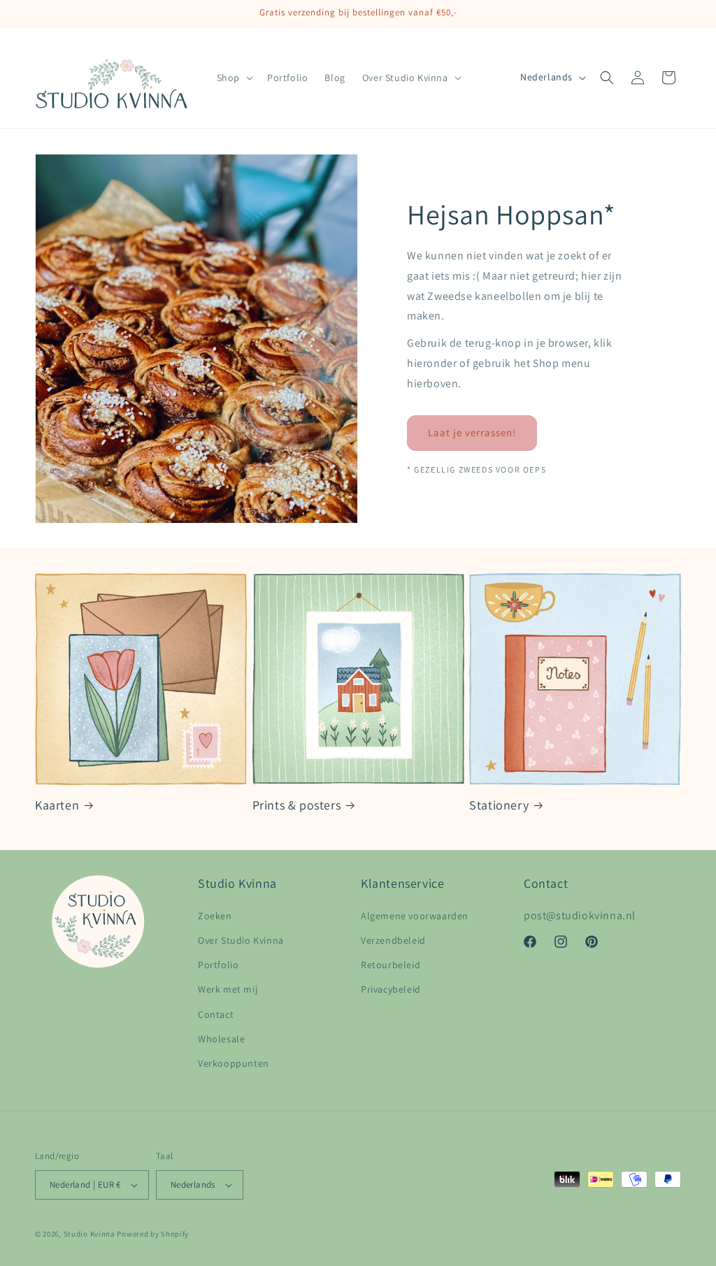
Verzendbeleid (393, 940)
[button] (233, 77)
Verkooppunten (233, 1063)
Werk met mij (227, 989)
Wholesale (221, 1039)
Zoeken (215, 915)
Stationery (499, 805)
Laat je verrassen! (472, 432)
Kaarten (57, 805)
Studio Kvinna (89, 1234)
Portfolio (218, 964)
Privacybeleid (391, 989)
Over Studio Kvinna (241, 940)
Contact (216, 1014)
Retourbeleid (390, 964)
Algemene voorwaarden (414, 915)
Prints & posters (296, 805)
